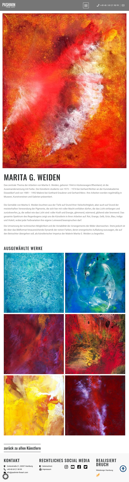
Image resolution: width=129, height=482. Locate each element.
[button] (5, 476)
